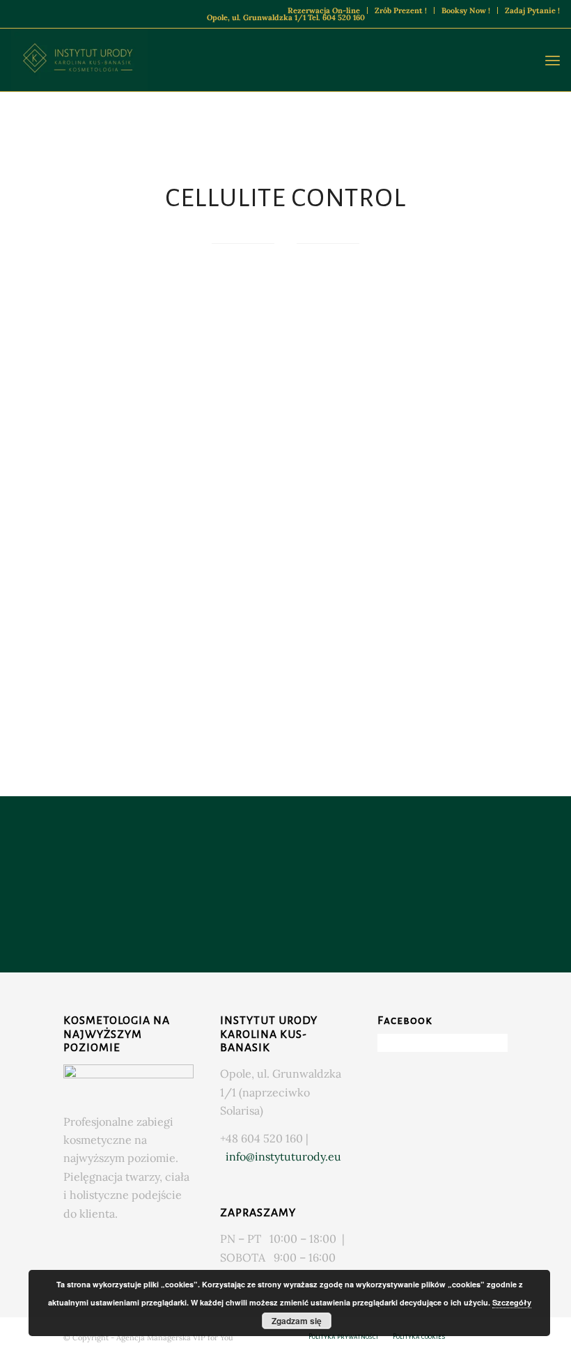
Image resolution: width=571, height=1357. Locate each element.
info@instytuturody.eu (283, 1156)
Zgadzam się (297, 1321)
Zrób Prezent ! (401, 10)
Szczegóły (511, 1302)
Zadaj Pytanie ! (532, 10)
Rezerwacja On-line (324, 10)
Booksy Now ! (465, 10)
